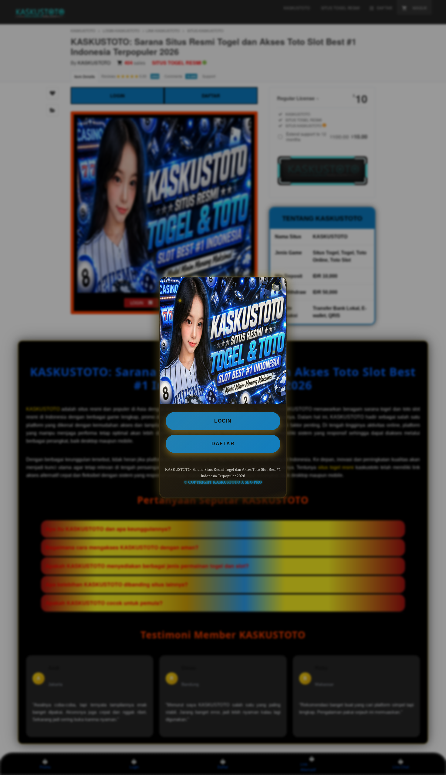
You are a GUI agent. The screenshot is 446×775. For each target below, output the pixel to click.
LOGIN (223, 420)
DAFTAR (223, 443)
